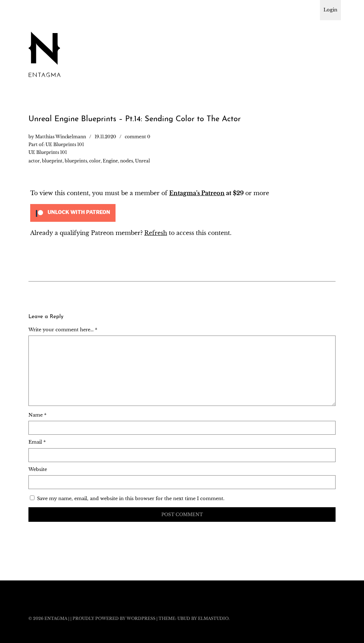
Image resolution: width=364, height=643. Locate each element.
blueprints (76, 161)
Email (37, 442)
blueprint (52, 161)
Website (37, 469)
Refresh (155, 232)
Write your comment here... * (62, 330)
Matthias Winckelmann (60, 136)
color (95, 161)
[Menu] (37, 10)
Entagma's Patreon (197, 193)
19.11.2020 (105, 136)
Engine (110, 161)
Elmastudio (213, 618)
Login (330, 10)
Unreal (142, 161)
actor (34, 161)
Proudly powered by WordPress (114, 618)
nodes (126, 161)
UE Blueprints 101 (65, 144)
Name (37, 415)
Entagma (55, 618)
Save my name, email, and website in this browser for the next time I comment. (130, 498)
